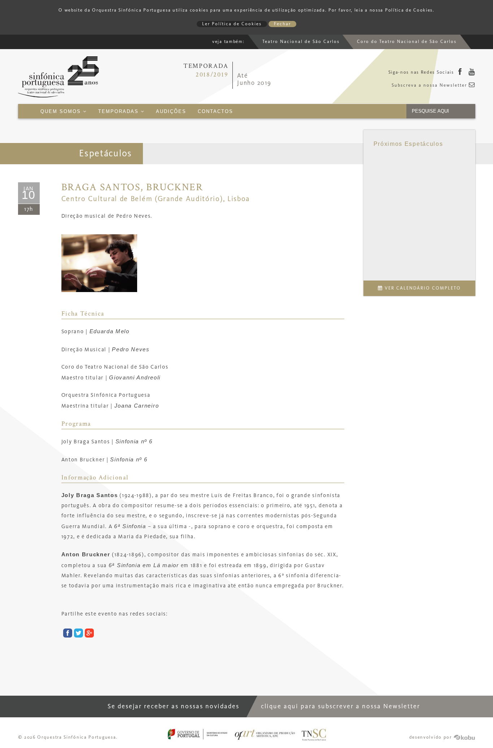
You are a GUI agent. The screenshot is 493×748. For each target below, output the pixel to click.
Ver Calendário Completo (422, 288)
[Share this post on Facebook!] (66, 634)
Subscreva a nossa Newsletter (430, 85)
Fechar (282, 24)
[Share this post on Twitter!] (77, 634)
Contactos (215, 111)
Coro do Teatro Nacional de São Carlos (407, 41)
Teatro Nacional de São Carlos (301, 41)
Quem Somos (61, 111)
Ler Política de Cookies (232, 24)
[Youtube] (471, 72)
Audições (171, 111)
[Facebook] (460, 72)
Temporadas (119, 111)
